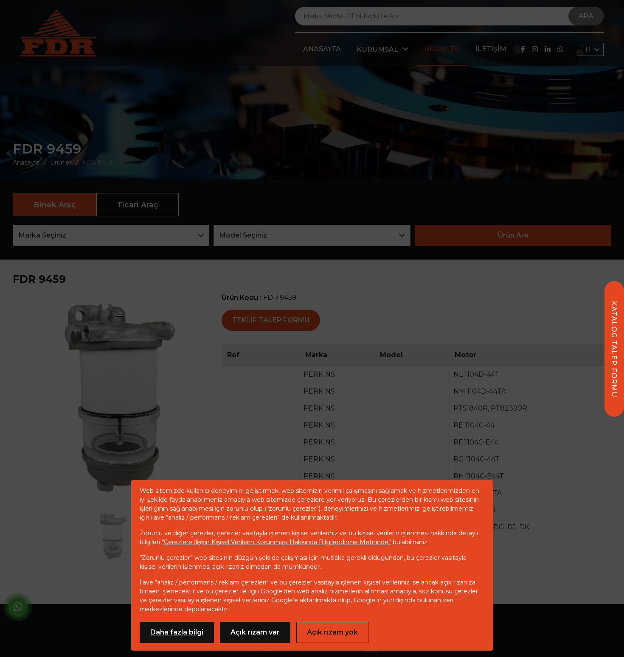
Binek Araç (55, 204)
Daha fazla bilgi (176, 632)
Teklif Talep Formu (270, 320)
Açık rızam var (255, 632)
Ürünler (442, 49)
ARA (586, 16)
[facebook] (523, 49)
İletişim (490, 49)
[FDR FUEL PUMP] (58, 33)
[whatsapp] (560, 49)
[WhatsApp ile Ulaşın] (17, 608)
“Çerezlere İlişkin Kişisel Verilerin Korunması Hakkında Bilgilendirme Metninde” (276, 542)
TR (586, 49)
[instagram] (535, 49)
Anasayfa (322, 49)
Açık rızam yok (332, 632)
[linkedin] (548, 49)
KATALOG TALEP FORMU (614, 349)
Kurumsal (377, 49)
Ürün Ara (513, 235)
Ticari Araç (137, 204)
